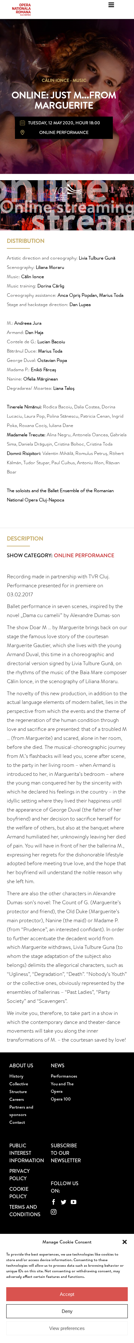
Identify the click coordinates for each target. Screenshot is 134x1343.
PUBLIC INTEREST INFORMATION (26, 1153)
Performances (64, 1076)
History (16, 1076)
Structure (18, 1091)
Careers (16, 1099)
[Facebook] (53, 1202)
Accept (67, 1294)
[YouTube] (73, 1202)
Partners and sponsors (21, 1111)
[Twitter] (63, 1202)
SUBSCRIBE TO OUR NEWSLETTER (66, 1153)
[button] (125, 1242)
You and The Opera (62, 1087)
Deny (67, 1311)
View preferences (67, 1328)
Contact (17, 1122)
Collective (18, 1084)
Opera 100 (61, 1099)
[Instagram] (53, 1212)
